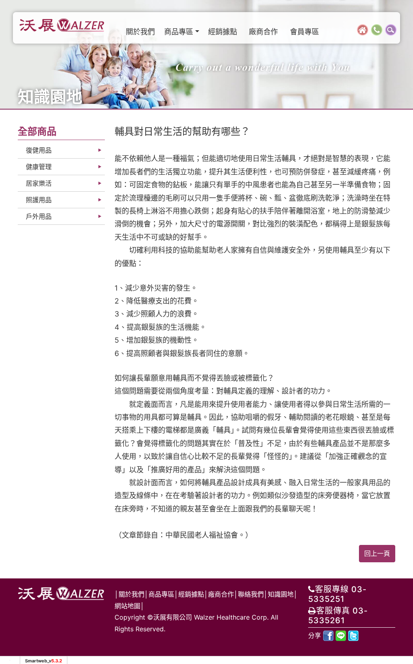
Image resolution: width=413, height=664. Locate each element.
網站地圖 (127, 606)
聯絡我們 (251, 594)
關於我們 (140, 31)
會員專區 (304, 31)
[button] (391, 29)
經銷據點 (222, 31)
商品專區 (161, 594)
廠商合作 (263, 31)
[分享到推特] (353, 635)
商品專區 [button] (178, 31)
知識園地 (281, 594)
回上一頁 (377, 553)
